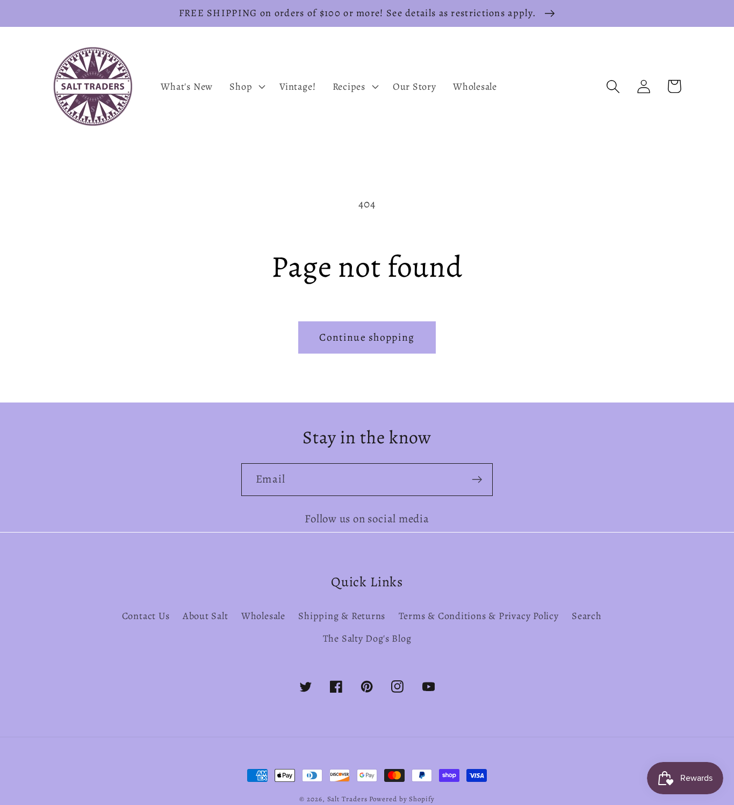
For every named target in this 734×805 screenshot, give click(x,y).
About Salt (205, 615)
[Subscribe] (477, 479)
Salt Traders (347, 798)
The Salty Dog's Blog (367, 638)
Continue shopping (366, 337)
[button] (246, 86)
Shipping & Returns (341, 615)
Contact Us (146, 615)
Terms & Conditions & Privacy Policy (479, 615)
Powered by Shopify (401, 798)
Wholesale (263, 615)
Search (587, 615)
